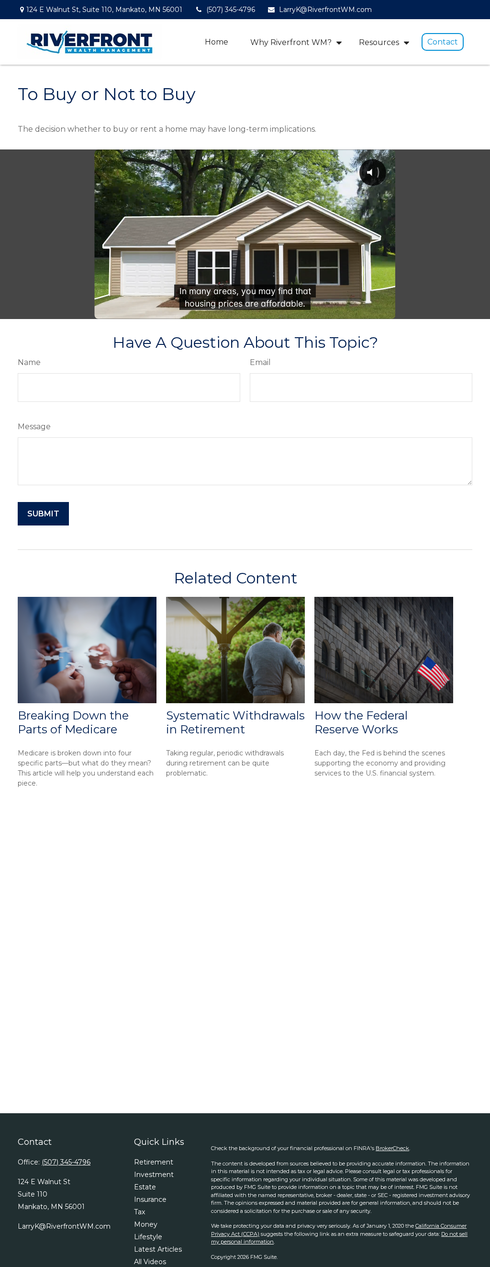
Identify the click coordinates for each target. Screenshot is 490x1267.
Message (34, 426)
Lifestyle (148, 1237)
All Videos (150, 1261)
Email (260, 362)
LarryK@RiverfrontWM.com (325, 9)
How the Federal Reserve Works (361, 722)
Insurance (150, 1199)
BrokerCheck (392, 1148)
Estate (145, 1187)
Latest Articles (158, 1249)
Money (145, 1224)
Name (29, 362)
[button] (216, 42)
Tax (139, 1212)
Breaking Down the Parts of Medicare (73, 722)
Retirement (153, 1162)
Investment (154, 1174)
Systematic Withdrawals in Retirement (235, 722)
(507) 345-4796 (230, 9)
